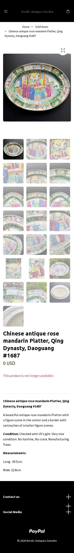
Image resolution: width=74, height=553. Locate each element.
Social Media (12, 512)
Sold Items (41, 27)
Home (26, 27)
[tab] (8, 389)
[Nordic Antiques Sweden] (37, 11)
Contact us (11, 497)
